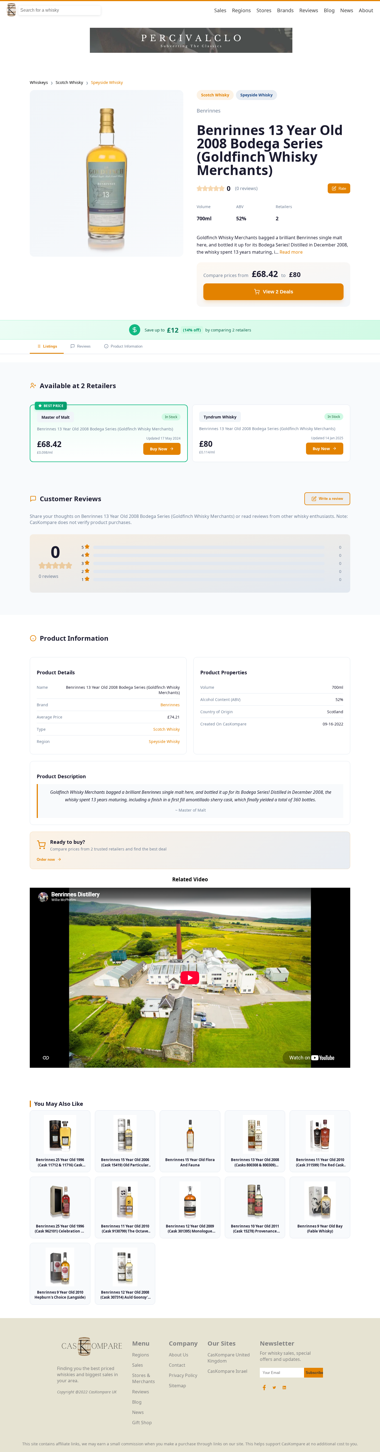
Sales (220, 10)
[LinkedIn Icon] (284, 1390)
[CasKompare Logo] (92, 1362)
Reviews (308, 10)
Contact (177, 1365)
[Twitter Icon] (274, 1390)
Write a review (331, 499)
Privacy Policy (183, 1375)
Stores (264, 10)
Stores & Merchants (143, 1378)
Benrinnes (170, 704)
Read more (291, 252)
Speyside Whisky (107, 82)
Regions (241, 10)
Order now (46, 859)
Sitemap (177, 1386)
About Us (178, 1355)
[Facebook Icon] (265, 1390)
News (346, 10)
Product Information (126, 346)
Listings (50, 346)
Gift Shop (142, 1422)
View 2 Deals (278, 292)
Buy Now (158, 448)
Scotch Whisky (69, 82)
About (366, 10)
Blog (329, 10)
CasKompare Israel (227, 1371)
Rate (342, 188)
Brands (285, 10)
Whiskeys (39, 82)
